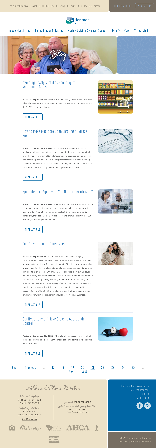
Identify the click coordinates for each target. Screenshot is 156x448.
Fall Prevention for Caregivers (44, 243)
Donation (146, 393)
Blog (80, 6)
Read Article (32, 117)
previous (30, 367)
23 (113, 367)
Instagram (147, 405)
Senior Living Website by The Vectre (135, 441)
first (15, 367)
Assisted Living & (88, 30)
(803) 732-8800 (122, 6)
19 (72, 367)
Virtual (141, 30)
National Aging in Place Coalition (53, 439)
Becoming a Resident (65, 6)
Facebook (139, 405)
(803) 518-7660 (77, 409)
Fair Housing (12, 428)
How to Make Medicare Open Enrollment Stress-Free (56, 133)
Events (87, 6)
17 (53, 367)
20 (82, 367)
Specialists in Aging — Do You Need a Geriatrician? (58, 191)
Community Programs (18, 6)
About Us (34, 6)
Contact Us (145, 6)
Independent (19, 30)
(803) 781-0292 (80, 412)
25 (133, 367)
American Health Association (78, 428)
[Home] (78, 20)
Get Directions (29, 419)
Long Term (121, 30)
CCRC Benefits (47, 6)
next (72, 371)
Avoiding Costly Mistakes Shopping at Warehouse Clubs (49, 84)
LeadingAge (30, 428)
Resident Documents (140, 390)
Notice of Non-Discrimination (136, 386)
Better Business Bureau (97, 428)
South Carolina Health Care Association (53, 428)
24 (123, 367)
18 (63, 367)
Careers (96, 6)
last (84, 371)
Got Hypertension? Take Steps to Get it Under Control (54, 321)
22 (102, 367)
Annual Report (144, 397)
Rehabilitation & (49, 30)
